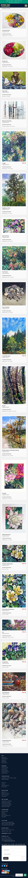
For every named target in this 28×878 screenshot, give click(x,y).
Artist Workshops (5, 794)
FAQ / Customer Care (6, 815)
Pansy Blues (5, 662)
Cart (11, 2)
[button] (26, 6)
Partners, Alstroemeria (7, 564)
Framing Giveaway (5, 771)
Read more (14, 26)
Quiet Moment (5, 692)
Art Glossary (4, 796)
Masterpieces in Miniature (7, 801)
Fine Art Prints (4, 762)
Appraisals (4, 760)
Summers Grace (6, 30)
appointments (4, 833)
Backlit (3, 406)
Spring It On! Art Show (6, 802)
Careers (3, 783)
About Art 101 (4, 792)
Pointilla (4, 493)
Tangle (4, 163)
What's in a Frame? (5, 793)
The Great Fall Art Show (6, 805)
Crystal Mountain (6, 356)
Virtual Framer (4, 773)
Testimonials (4, 814)
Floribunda (5, 61)
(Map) (13, 823)
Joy (3, 632)
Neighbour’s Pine (6, 208)
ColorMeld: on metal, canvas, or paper (9, 777)
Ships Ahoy (4, 91)
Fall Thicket (5, 272)
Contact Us (16, 2)
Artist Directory (5, 758)
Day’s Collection (6, 307)
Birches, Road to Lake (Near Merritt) (10, 450)
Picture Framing (5, 767)
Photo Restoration (5, 779)
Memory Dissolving (6, 121)
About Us (3, 812)
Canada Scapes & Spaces (7, 803)
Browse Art (4, 757)
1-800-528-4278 (18, 1)
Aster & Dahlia (5, 236)
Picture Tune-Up (5, 770)
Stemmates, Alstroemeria (8, 609)
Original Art (4, 761)
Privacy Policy (4, 786)
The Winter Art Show (6, 806)
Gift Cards (4, 782)
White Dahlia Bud (6, 534)
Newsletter (4, 816)
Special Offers (4, 768)
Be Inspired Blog (5, 811)
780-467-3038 (9, 1)
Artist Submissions (5, 785)
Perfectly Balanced (6, 740)
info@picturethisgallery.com (9, 840)
